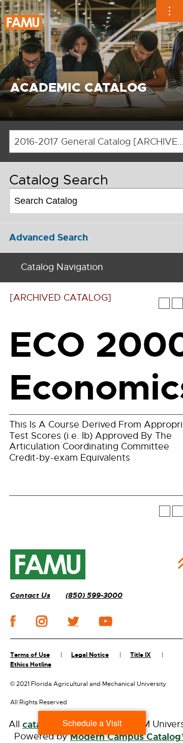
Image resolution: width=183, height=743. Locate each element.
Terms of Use (30, 655)
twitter (73, 621)
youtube (105, 621)
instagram (41, 621)
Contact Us (30, 595)
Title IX (140, 655)
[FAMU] (47, 564)
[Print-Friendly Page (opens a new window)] (177, 303)
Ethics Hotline (30, 664)
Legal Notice (90, 655)
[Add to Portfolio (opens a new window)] (164, 303)
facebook (13, 621)
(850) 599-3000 (94, 595)
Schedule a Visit (92, 723)
